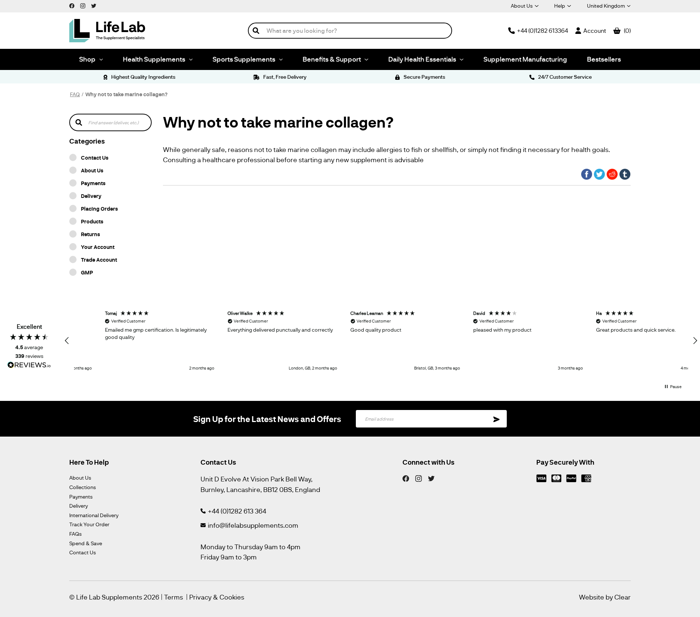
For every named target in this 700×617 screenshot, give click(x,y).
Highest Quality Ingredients (142, 76)
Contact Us (94, 157)
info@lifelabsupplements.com (253, 525)
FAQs (75, 533)
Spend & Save (85, 543)
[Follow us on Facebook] (71, 5)
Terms (173, 597)
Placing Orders (99, 208)
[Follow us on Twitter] (93, 5)
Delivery (91, 195)
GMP (87, 272)
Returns (90, 234)
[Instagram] (418, 478)
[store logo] (107, 30)
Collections (82, 487)
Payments (93, 183)
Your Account (97, 246)
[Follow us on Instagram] (82, 5)
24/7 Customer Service (564, 76)
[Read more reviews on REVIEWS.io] (29, 366)
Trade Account (99, 259)
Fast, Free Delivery (284, 76)
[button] (67, 340)
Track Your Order (89, 524)
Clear (622, 597)
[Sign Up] (496, 418)
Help (559, 5)
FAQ (75, 94)
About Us (522, 5)
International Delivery (93, 515)
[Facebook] (405, 478)
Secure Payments (423, 76)
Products (92, 221)
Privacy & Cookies (216, 597)
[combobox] (350, 31)
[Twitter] (431, 478)
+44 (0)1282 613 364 (237, 511)
